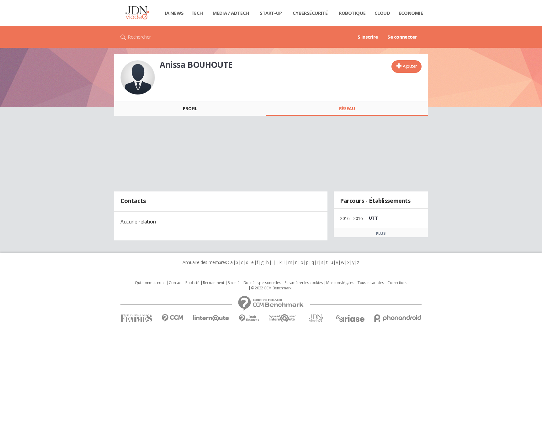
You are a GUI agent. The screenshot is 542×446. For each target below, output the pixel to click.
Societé (234, 283)
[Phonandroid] (398, 318)
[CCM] (172, 318)
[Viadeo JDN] (316, 318)
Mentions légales (340, 283)
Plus (380, 233)
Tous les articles (371, 283)
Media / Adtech (231, 13)
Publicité (192, 283)
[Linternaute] (211, 318)
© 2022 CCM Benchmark (271, 288)
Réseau (347, 108)
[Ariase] (350, 318)
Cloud (382, 13)
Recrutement (213, 283)
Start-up (271, 13)
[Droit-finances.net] (249, 318)
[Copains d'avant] (282, 318)
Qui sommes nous (150, 283)
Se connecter (402, 37)
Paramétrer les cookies (303, 283)
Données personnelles (262, 283)
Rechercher (139, 37)
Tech (197, 13)
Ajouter (410, 66)
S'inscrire (368, 37)
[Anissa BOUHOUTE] (137, 77)
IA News (174, 13)
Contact (175, 283)
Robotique (352, 13)
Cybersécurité (310, 13)
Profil (190, 108)
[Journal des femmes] (136, 318)
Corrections (397, 283)
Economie (411, 13)
